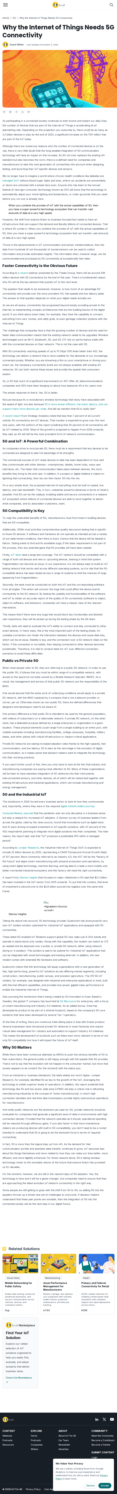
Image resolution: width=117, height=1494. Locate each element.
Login (94, 1457)
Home (34, 1435)
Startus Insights (28, 877)
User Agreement (53, 1489)
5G (14, 17)
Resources (8, 1444)
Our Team (63, 1440)
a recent (23, 272)
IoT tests (16, 554)
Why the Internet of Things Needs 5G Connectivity (46, 17)
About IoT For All (67, 1435)
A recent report (11, 415)
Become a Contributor (103, 1440)
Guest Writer (17, 44)
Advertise (63, 1449)
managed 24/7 (10, 180)
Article (5, 17)
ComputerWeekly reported (17, 813)
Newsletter (64, 1444)
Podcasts (7, 1440)
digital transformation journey (77, 806)
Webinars (7, 1435)
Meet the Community (102, 1435)
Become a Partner (100, 1444)
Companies (37, 1444)
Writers (34, 1449)
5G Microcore (68, 1001)
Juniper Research (28, 847)
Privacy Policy (33, 1489)
